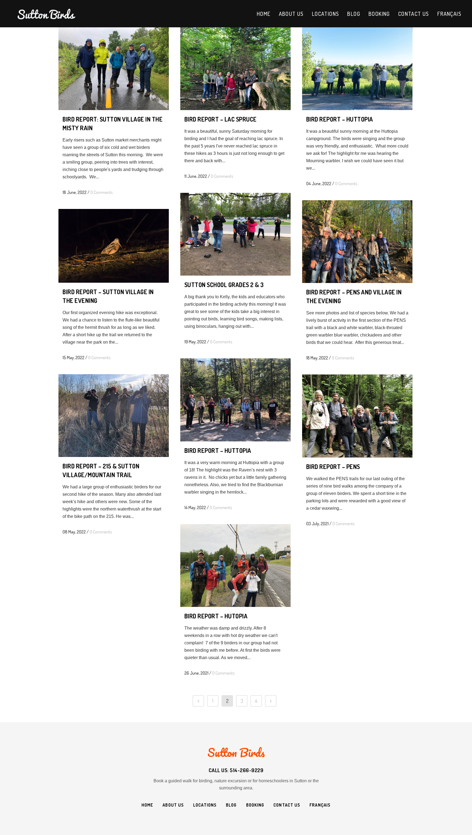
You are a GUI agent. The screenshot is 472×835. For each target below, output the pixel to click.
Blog (231, 805)
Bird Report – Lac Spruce (220, 119)
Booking (255, 805)
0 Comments (101, 192)
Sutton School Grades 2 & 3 (224, 284)
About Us (173, 805)
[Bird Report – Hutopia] (235, 565)
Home (147, 805)
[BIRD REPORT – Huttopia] (235, 399)
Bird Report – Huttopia (339, 119)
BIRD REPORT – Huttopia (217, 450)
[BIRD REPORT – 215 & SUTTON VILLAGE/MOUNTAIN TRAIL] (113, 415)
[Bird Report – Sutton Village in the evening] (113, 246)
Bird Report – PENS (333, 466)
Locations (205, 805)
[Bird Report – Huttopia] (357, 68)
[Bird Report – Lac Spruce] (235, 68)
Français (320, 805)
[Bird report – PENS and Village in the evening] (357, 241)
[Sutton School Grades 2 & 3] (235, 234)
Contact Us (286, 805)
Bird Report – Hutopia (216, 616)
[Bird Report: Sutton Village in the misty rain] (113, 68)
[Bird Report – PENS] (357, 415)
